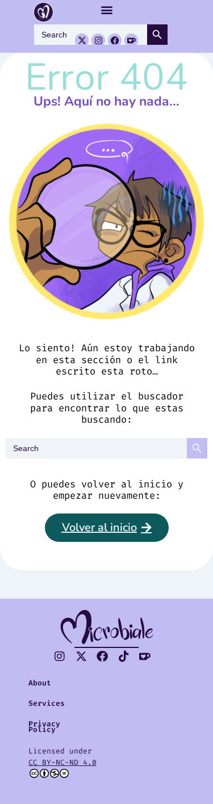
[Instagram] (98, 40)
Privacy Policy (44, 726)
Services (46, 703)
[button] (106, 9)
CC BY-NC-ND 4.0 (62, 762)
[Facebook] (115, 40)
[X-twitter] (82, 40)
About (39, 683)
